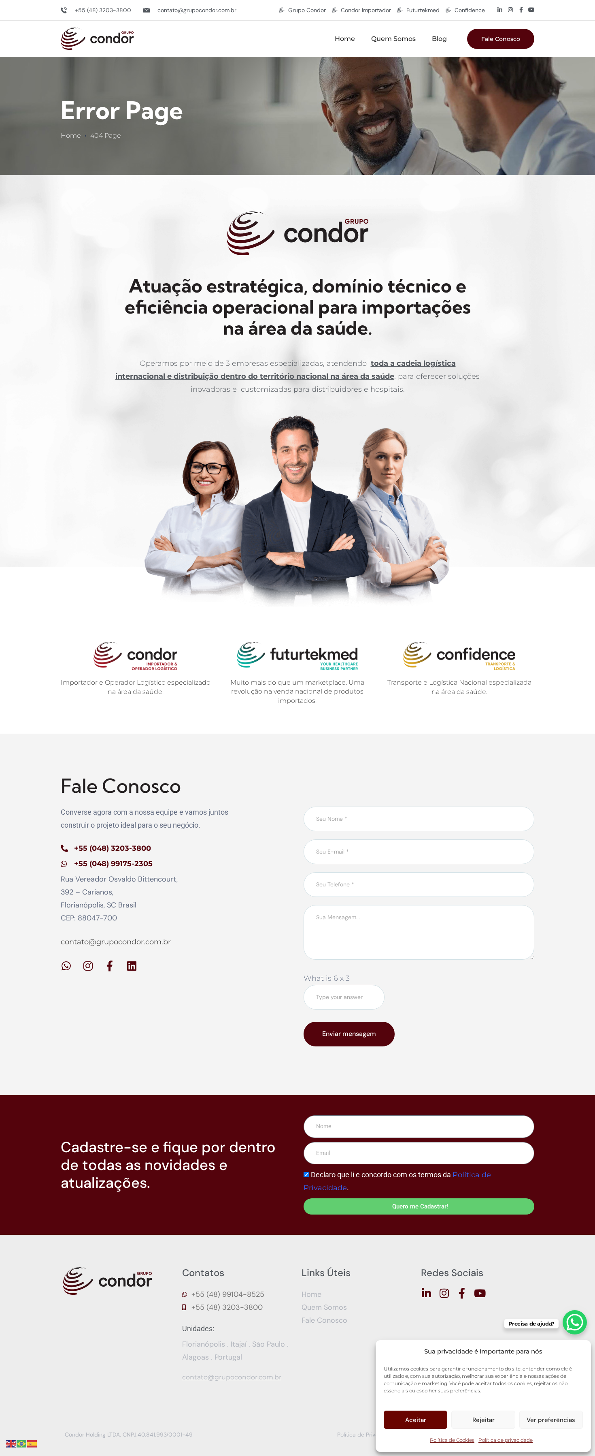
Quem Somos (393, 39)
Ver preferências (551, 1420)
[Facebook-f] (521, 10)
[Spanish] (32, 1443)
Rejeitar (483, 1420)
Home (345, 39)
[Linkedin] (131, 966)
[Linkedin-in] (500, 10)
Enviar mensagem (349, 1033)
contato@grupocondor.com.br (116, 941)
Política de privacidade (505, 1440)
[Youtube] (531, 10)
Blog (439, 39)
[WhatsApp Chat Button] (575, 1322)
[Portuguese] (22, 1443)
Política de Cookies (452, 1440)
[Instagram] (510, 10)
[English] (11, 1443)
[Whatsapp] (66, 966)
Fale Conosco (500, 39)
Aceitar (415, 1420)
